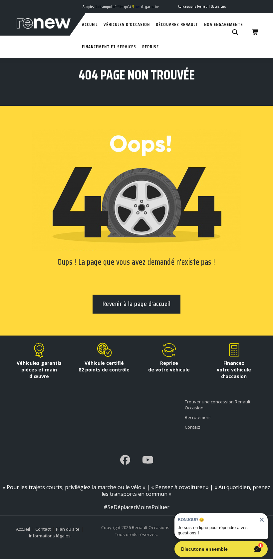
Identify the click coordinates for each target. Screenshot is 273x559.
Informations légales (50, 536)
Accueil (23, 529)
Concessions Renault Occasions (202, 6)
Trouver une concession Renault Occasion (217, 405)
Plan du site (68, 529)
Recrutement (198, 417)
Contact (192, 427)
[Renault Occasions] (39, 6)
